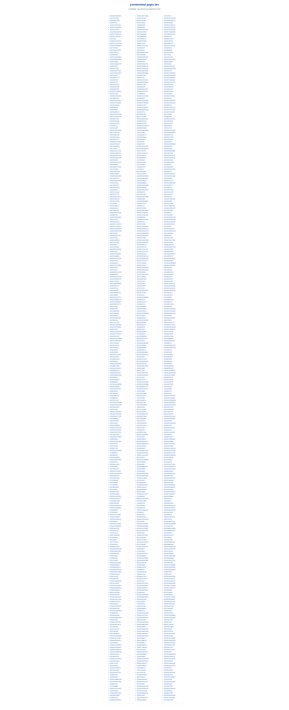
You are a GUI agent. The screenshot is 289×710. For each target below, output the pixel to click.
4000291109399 (114, 121)
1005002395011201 (142, 652)
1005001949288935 (169, 418)
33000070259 (114, 260)
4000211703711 (141, 379)
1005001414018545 (115, 254)
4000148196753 (168, 256)
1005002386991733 (115, 64)
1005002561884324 (169, 231)
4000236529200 (169, 409)
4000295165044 (114, 574)
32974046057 (168, 533)
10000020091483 (142, 679)
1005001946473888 (142, 130)
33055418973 (114, 423)
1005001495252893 (142, 636)
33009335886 (168, 691)
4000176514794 (168, 153)
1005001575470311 (142, 494)
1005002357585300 (143, 125)
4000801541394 (168, 636)
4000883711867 (168, 693)
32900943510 (141, 192)
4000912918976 (114, 421)
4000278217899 (141, 540)
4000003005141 (114, 286)
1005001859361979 (115, 217)
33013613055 (114, 233)
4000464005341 (141, 244)
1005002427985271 (169, 25)
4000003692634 (169, 366)
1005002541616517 (115, 226)
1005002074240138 (169, 288)
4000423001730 (141, 18)
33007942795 (114, 75)
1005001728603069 (169, 556)
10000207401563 (115, 517)
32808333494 (168, 148)
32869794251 (114, 267)
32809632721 (168, 391)
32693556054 (114, 315)
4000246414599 (141, 599)
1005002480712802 (142, 475)
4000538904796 (142, 36)
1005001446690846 (169, 132)
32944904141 (168, 212)
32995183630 (168, 629)
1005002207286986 (170, 523)
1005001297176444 (115, 606)
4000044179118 (141, 162)
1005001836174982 (142, 71)
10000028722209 (142, 691)
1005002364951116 (115, 299)
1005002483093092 (116, 610)
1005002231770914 (169, 325)
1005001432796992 (169, 638)
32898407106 (141, 503)
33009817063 (141, 592)
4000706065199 (114, 135)
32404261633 (114, 544)
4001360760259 (168, 379)
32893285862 (114, 482)
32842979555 (141, 167)
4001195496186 (141, 272)
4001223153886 (141, 116)
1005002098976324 (116, 375)
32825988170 (114, 521)
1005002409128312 (115, 180)
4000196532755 (114, 528)
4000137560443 (114, 132)
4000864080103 (168, 368)
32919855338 (141, 299)
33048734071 (168, 574)
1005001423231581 (169, 109)
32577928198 (114, 626)
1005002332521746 (142, 231)
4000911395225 (114, 503)
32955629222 (114, 377)
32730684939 (114, 537)
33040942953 (168, 363)
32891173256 (141, 370)
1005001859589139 (169, 20)
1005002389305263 (170, 217)
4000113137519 (114, 629)
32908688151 (168, 343)
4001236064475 (141, 135)
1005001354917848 (169, 663)
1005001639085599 (142, 267)
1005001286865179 (142, 693)
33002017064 (114, 409)
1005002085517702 (169, 453)
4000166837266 (141, 114)
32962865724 (168, 171)
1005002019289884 (169, 615)
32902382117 (114, 540)
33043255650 (168, 386)
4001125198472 (114, 347)
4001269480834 (114, 457)
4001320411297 (168, 57)
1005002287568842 (143, 459)
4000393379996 (142, 416)
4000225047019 (168, 192)
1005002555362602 (116, 636)
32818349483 (168, 434)
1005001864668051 (169, 487)
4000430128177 (141, 325)
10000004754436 (142, 478)
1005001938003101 (142, 697)
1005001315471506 (169, 45)
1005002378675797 (142, 228)
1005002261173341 (115, 672)
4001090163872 (114, 487)
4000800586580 (142, 187)
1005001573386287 (169, 329)
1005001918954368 (142, 73)
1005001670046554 (169, 491)
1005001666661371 (115, 292)
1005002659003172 (115, 96)
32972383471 (141, 377)
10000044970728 (169, 606)
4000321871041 (141, 606)
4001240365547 (141, 311)
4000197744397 (168, 22)
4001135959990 (141, 34)
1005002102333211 (142, 681)
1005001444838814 (115, 16)
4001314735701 (168, 620)
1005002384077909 (170, 247)
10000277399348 (142, 647)
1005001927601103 (115, 389)
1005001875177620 (115, 354)
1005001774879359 (169, 697)
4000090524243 (142, 123)
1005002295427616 (115, 155)
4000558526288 (115, 501)
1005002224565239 (170, 423)
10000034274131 (169, 535)
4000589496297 (142, 347)
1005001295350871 (115, 25)
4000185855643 (168, 251)
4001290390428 (114, 105)
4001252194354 (114, 583)
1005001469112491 (169, 521)
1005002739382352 (170, 103)
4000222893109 (141, 423)
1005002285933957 (143, 498)
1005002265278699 (116, 338)
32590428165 (141, 283)
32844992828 (141, 27)
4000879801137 (141, 350)
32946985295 (114, 613)
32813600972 (114, 455)
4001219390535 (141, 462)
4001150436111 (168, 421)
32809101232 (141, 222)
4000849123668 (168, 626)
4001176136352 (168, 123)
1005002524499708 (116, 450)
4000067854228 (115, 199)
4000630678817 (114, 290)
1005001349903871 (142, 434)
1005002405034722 (116, 73)
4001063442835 (114, 336)
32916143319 (140, 295)
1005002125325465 (142, 96)
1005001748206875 (169, 494)
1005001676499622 (169, 77)
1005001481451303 (115, 551)
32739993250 (141, 93)
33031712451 (167, 55)
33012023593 (114, 306)
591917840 (113, 39)
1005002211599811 (115, 471)
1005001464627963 (115, 617)
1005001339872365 (142, 270)
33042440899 (141, 656)
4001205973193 (141, 194)
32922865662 (114, 393)
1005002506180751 (169, 174)
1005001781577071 (169, 322)
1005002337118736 (115, 151)
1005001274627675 (115, 622)
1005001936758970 (115, 459)
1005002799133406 (115, 114)
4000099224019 (168, 482)
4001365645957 (114, 434)
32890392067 (114, 391)
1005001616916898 (142, 201)
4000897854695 (142, 41)
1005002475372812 (169, 27)
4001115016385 (141, 544)
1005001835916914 (142, 590)
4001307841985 (168, 210)
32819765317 (168, 226)
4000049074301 (114, 89)
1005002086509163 (115, 283)
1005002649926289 (143, 240)
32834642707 (168, 141)
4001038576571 (168, 295)
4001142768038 (168, 457)
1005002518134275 (169, 517)
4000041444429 (141, 487)
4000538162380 (114, 187)
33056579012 (141, 514)
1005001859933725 (169, 34)
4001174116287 (141, 315)
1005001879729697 (142, 528)
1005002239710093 (142, 235)
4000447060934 (142, 331)
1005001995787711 (115, 304)
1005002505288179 (169, 658)
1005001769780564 (142, 585)
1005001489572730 (142, 450)
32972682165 (168, 187)
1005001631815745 (115, 373)
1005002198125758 (142, 274)
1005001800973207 (142, 386)
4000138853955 (141, 279)
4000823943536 (115, 590)
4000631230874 (114, 174)
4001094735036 (114, 201)
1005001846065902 (169, 290)
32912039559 (168, 48)
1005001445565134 (142, 629)
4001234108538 (168, 382)
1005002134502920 (142, 519)
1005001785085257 (142, 510)
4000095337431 (168, 377)
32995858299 (114, 107)
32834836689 (168, 50)
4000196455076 (114, 407)
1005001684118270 (142, 485)
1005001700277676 (115, 432)
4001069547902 (168, 84)
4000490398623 (115, 565)
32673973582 (114, 93)
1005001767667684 (142, 226)
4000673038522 (142, 626)
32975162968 (141, 398)
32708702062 (141, 551)
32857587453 (114, 446)
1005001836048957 (142, 178)
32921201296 (141, 427)
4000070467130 (141, 562)
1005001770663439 (115, 34)
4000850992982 (115, 615)
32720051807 (141, 684)
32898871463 (168, 235)
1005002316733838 (142, 16)
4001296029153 (114, 98)
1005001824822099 (169, 695)
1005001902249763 (115, 32)
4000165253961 (168, 384)
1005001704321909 (169, 29)
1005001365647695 (169, 576)
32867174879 (168, 320)
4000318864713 (168, 43)
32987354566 (141, 286)
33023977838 (168, 679)
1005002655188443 (142, 82)
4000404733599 (142, 359)
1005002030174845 (169, 642)
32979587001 (168, 668)
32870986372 (168, 302)
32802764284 (168, 267)
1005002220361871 (115, 36)
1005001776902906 (169, 32)
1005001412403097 (142, 212)
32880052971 (141, 430)
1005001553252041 (142, 91)
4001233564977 (168, 608)
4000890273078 (168, 39)
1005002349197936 (142, 661)
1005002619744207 (115, 368)
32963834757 (141, 206)
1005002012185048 (142, 320)
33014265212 (114, 270)
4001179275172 (168, 292)
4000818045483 (168, 503)
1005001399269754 (169, 466)
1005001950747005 (115, 693)
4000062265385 (142, 121)
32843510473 (114, 219)
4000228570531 (168, 407)
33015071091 (140, 141)
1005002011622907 (142, 57)
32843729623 (141, 491)
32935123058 (141, 695)
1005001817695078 (169, 208)
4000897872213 (168, 180)
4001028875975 (114, 491)
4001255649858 (114, 146)
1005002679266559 (170, 455)
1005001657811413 (115, 235)
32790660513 (114, 453)
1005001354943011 (169, 432)
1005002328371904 (142, 622)
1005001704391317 (115, 668)
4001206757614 (168, 686)
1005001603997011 (169, 283)
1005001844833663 (169, 59)
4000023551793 (141, 425)
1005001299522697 (115, 441)
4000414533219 (114, 84)
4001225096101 (168, 661)
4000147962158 (141, 247)
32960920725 (141, 610)
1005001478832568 (115, 157)
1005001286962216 (142, 443)
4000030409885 (169, 489)
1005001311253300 (115, 224)
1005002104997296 (115, 258)
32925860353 (114, 263)
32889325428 (168, 146)
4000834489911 (168, 61)
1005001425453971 (169, 107)
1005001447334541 (115, 334)
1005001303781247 (115, 71)
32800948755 (141, 112)
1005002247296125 (169, 222)
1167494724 (140, 512)
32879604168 (114, 320)
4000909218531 (141, 567)
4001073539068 (141, 263)
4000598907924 (115, 546)
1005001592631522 (142, 553)
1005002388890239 (116, 679)
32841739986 (168, 114)
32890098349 (114, 274)
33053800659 (168, 306)
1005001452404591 (115, 302)
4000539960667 (169, 338)
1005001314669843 (169, 439)
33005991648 (114, 160)
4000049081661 (168, 167)
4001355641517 (168, 185)
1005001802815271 (115, 567)
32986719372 (114, 251)
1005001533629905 (169, 73)
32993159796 (114, 288)
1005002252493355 (170, 18)
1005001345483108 (142, 215)
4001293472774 (141, 203)
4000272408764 (114, 592)
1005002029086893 (143, 384)
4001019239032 (168, 52)
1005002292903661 (142, 343)
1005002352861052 (115, 647)
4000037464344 (114, 123)
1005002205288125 (169, 688)
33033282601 (168, 514)
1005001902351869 (142, 560)
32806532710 (114, 462)
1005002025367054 (170, 450)
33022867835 (141, 604)
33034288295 (168, 462)
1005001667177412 (142, 338)
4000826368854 (115, 240)
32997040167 (141, 533)
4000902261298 (168, 336)
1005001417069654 (142, 107)
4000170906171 (141, 638)
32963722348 (114, 576)
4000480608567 (142, 157)
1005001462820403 (169, 265)
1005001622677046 (169, 478)
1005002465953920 (143, 258)
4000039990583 (142, 336)
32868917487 (114, 684)
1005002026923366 (170, 68)
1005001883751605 (142, 219)
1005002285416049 (115, 130)
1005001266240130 (115, 272)
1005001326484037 (169, 588)
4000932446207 (142, 665)
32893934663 (141, 368)
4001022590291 (141, 137)
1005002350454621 (142, 375)
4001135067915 (168, 526)
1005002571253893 (115, 103)
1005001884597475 (169, 224)
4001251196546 (141, 345)
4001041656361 (114, 357)
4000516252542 (141, 254)
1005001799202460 (142, 631)
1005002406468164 (115, 581)
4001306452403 (168, 299)
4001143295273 (141, 155)
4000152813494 (168, 249)
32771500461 (113, 203)
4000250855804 (142, 405)
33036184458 (168, 270)
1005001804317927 (115, 50)
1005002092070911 (115, 100)
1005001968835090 (169, 313)
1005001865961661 (169, 599)
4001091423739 (168, 135)
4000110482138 (114, 395)
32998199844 (114, 439)
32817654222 (168, 498)
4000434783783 (141, 663)
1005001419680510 (115, 153)
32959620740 (114, 80)
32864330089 (168, 178)
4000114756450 (141, 446)
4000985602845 (115, 359)
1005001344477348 (169, 240)
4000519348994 (168, 496)
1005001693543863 (115, 572)
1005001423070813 (115, 496)
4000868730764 (168, 334)
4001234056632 (168, 233)
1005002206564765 (170, 347)
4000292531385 (168, 137)
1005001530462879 (169, 640)
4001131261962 (168, 215)
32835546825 (114, 604)
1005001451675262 (115, 430)
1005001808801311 (142, 466)
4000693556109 (141, 59)
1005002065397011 (142, 89)
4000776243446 (114, 535)
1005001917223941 (169, 649)
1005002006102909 (142, 686)
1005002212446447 (115, 645)
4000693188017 (141, 439)
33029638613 (141, 48)
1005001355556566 (142, 100)
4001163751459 (141, 292)
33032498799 (141, 668)
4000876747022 (168, 475)
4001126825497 (141, 171)
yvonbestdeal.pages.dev (144, 4)
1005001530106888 (169, 565)
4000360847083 (115, 695)
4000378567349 (114, 171)
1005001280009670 (115, 508)
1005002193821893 (169, 567)
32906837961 (114, 215)
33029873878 (168, 352)
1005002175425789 (115, 427)
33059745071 (168, 71)
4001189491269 (114, 210)
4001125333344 (141, 649)
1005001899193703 (169, 530)
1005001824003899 (169, 75)
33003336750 (168, 430)
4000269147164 (114, 119)
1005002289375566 (116, 231)
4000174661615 (141, 39)
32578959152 (141, 98)
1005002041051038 (169, 169)
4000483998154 (114, 594)
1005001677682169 (169, 199)
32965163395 (114, 308)
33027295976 (114, 631)
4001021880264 (141, 322)
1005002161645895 (115, 363)
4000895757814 (141, 576)
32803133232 (168, 128)
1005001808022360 (142, 109)
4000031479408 (141, 208)
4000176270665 (114, 242)
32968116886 (168, 125)
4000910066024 (114, 379)
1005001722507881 (115, 585)
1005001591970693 (142, 558)
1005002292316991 (169, 318)
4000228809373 (115, 475)
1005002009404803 (170, 373)
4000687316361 (168, 437)
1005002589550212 (169, 505)
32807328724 (168, 519)
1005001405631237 (115, 597)
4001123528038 (141, 174)
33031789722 (168, 537)
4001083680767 (168, 594)
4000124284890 (114, 256)
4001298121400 (168, 160)
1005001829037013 (142, 290)
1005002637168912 (169, 375)
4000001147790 (141, 105)
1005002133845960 (115, 325)
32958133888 (141, 565)
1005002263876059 (116, 473)
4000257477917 (114, 52)
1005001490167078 (115, 212)
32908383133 (168, 105)
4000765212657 (114, 68)
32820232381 (168, 315)
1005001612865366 (115, 249)
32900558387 (114, 677)
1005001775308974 (115, 91)
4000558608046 (169, 558)
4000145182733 (168, 551)
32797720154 (141, 288)
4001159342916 (168, 414)
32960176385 (114, 556)
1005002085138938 (115, 437)
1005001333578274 (142, 455)
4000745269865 (141, 418)
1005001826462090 (115, 384)
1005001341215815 (169, 112)
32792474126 (141, 480)
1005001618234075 (142, 64)
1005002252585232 (170, 448)
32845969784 (141, 217)
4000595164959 (168, 260)
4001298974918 (168, 121)
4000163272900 (141, 501)
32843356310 (114, 443)
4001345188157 (168, 592)
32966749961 (114, 109)
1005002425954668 (170, 263)
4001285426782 (141, 572)
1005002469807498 (170, 183)
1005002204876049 (170, 308)
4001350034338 (114, 608)
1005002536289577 (115, 411)
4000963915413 (141, 318)
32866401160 (114, 675)
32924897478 (141, 508)
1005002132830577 (142, 153)
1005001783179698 (115, 327)
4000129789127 (168, 357)
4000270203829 (115, 192)
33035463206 (114, 183)
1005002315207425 (169, 416)
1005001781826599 (142, 594)
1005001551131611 (142, 578)
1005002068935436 (170, 510)
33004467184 (141, 144)
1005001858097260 (115, 279)
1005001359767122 (142, 546)
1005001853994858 (115, 57)
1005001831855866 (142, 526)
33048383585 (114, 352)
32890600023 (141, 327)
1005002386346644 (143, 210)
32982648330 (114, 208)
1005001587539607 (169, 677)
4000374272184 (141, 84)
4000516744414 (168, 139)
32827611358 (114, 238)
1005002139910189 (169, 473)
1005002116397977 (169, 581)
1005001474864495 (142, 242)
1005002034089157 (115, 640)
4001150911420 (114, 185)
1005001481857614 (142, 588)
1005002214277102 (142, 249)
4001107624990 (168, 190)
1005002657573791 (115, 416)
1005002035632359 (143, 658)
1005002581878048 (169, 176)
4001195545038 (114, 112)
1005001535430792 (115, 658)
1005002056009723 (170, 345)
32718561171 (140, 169)
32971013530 (141, 581)
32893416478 (114, 620)
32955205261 (114, 329)
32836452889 (114, 128)
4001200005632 (141, 517)
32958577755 (114, 448)
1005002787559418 (115, 688)
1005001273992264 (169, 395)
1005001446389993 (115, 228)
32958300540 (114, 164)
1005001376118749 (142, 535)
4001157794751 (114, 542)
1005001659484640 (169, 219)
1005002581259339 (115, 549)
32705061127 (113, 125)
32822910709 (141, 61)
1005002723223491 (142, 146)
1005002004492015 (142, 354)
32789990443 (114, 382)
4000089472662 (115, 366)
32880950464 (141, 199)
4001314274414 (114, 400)
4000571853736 (168, 331)
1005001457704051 (115, 638)
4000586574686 (141, 128)
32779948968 (114, 686)
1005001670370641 (115, 141)
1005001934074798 (142, 617)
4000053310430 (114, 654)
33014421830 (141, 437)
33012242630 (114, 560)
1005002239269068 (143, 233)
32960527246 (141, 574)
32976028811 (141, 464)
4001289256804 (168, 700)
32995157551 (141, 77)
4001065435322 (114, 222)
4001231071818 (114, 18)
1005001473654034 (142, 688)
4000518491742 (114, 553)
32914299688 (114, 295)
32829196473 (141, 50)
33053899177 (141, 569)
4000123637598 (141, 32)
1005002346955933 (116, 652)
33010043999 (168, 201)
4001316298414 (141, 400)
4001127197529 (141, 151)
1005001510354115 (142, 260)
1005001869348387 (142, 597)
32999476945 (114, 466)
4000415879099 (168, 274)
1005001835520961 (115, 562)
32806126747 (168, 164)
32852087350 (141, 421)
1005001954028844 (169, 469)
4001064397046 (114, 478)
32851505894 (168, 389)
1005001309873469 (142, 473)
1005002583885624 (143, 148)
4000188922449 (114, 137)
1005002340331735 (142, 530)
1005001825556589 (142, 176)
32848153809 (168, 652)
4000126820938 (114, 311)
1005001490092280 (169, 286)
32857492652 (141, 642)
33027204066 (114, 169)
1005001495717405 (169, 464)
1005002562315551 (169, 645)
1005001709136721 (115, 196)
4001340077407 (141, 75)
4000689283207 (169, 471)
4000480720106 (141, 432)
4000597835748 (141, 363)
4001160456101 (114, 139)
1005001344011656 (169, 604)
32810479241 (168, 16)
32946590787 (114, 558)
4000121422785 (114, 322)
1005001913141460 (142, 523)
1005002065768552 (116, 588)
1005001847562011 (169, 162)
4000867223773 (141, 302)
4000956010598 (114, 87)
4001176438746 (141, 670)
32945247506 (141, 43)
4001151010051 (141, 22)
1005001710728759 (142, 68)
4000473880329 (142, 640)
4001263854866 (141, 393)
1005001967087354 (142, 256)
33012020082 (141, 505)
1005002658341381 (142, 119)
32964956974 (114, 350)
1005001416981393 (169, 206)
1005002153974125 (169, 427)
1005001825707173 (115, 297)
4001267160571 (141, 469)
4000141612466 (141, 620)
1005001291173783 (142, 615)
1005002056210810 (142, 361)
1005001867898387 (169, 254)
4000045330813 (141, 20)
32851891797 (113, 22)
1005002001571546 (115, 167)
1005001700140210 (115, 519)
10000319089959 (115, 425)
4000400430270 (142, 645)
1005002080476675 (170, 665)
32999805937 (114, 398)
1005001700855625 (115, 340)
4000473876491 (114, 247)
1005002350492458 (116, 405)
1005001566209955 (142, 624)
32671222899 (141, 601)
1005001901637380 (115, 681)
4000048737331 (168, 647)
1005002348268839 (170, 569)
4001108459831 (141, 55)
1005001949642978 (115, 176)
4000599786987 (141, 654)
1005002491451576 (169, 119)
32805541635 (141, 407)
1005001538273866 (142, 196)
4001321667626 (141, 537)
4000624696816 (141, 489)
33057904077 (141, 457)
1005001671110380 (115, 514)
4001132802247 (168, 411)
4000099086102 (168, 87)
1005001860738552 (142, 453)
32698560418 (168, 361)
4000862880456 (169, 244)
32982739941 (141, 357)
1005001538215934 (169, 672)
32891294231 (114, 82)
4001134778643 (168, 354)
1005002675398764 (142, 103)
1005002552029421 (115, 505)
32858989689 (114, 418)
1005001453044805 (169, 681)
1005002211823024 (169, 96)
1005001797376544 (142, 583)
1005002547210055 (169, 597)
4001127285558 (141, 411)
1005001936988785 (169, 258)
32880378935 (168, 572)
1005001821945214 (142, 389)
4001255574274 (168, 238)
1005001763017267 (142, 373)
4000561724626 (168, 91)
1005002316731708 (115, 599)
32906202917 (114, 66)
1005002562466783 (170, 405)
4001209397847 (168, 89)
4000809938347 (169, 272)
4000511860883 (114, 313)
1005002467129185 (115, 523)
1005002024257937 (170, 82)
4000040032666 (169, 441)
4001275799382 (141, 409)
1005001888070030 (142, 52)
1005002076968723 (115, 649)
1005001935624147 (169, 340)
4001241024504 (114, 670)
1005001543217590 (115, 41)
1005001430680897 (115, 45)
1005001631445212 (142, 80)
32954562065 (141, 471)
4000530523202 (115, 661)
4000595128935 (141, 308)
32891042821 (168, 64)
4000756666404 (142, 556)
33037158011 (140, 521)
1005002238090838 (170, 400)
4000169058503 (141, 482)
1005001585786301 (169, 508)
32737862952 (114, 485)
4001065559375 (114, 29)
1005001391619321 (169, 228)
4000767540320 (168, 624)
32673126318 (114, 48)
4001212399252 (141, 276)
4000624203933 (142, 265)
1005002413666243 (169, 100)
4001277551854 (114, 281)
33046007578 (168, 425)
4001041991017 (168, 459)
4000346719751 (168, 675)
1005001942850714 (142, 441)
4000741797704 (168, 631)
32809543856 (168, 359)
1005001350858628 (142, 313)
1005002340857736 (142, 66)
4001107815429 (114, 345)
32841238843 (114, 642)
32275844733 (168, 350)
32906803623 (114, 510)
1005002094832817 (169, 542)
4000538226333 (115, 144)
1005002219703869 (169, 130)
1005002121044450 (169, 443)
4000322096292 (169, 553)
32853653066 (141, 87)
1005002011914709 (169, 155)
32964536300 (168, 276)
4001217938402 (114, 343)
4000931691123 (168, 279)
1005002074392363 (115, 414)
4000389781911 (114, 578)
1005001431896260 (169, 370)
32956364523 (141, 139)
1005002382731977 (142, 633)
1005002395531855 (142, 366)
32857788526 (141, 677)
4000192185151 (168, 41)
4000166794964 (168, 446)
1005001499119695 (115, 700)
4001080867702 (114, 77)
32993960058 (168, 590)
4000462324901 (114, 494)
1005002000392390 (170, 327)
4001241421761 (141, 672)
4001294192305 (168, 512)
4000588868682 (142, 183)
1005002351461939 (142, 382)
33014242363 (141, 132)
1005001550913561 (169, 66)
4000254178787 (168, 242)
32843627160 (168, 36)
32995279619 (168, 610)
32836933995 (114, 55)
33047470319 (141, 281)
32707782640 (141, 160)
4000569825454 (115, 370)
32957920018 (114, 533)
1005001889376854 (169, 528)
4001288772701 (141, 402)
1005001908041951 (115, 318)
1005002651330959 (169, 311)
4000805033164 (114, 464)
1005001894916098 (115, 27)
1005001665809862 (169, 151)
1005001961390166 (169, 485)
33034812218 (114, 190)
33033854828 (141, 334)
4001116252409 (168, 281)
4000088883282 (169, 544)
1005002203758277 (142, 542)
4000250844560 (115, 20)
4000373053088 (169, 480)
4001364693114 (114, 656)
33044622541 (168, 622)
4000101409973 (114, 206)
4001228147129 (114, 530)
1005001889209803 (115, 59)
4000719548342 (114, 633)
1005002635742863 (142, 185)
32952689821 (141, 496)
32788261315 (114, 697)
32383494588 (114, 480)
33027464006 (114, 691)
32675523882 (141, 164)
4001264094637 (141, 306)
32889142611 (167, 501)
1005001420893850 (169, 617)
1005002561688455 (142, 352)
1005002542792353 (116, 43)
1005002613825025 (169, 549)
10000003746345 (142, 675)
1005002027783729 (115, 569)
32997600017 (141, 549)
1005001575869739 (115, 331)
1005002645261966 (169, 654)
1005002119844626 (115, 526)
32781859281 (114, 512)
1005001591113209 (142, 45)
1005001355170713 (142, 251)
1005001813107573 (115, 498)
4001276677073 (114, 178)
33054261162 (114, 489)
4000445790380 (142, 180)
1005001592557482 (142, 29)
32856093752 (141, 304)
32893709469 (114, 61)
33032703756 (114, 663)
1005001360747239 (169, 560)
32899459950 (141, 448)
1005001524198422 (169, 398)
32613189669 (168, 297)
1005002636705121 (169, 656)
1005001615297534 (169, 601)
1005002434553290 (143, 613)
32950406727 (114, 244)
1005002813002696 (115, 276)
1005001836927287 (142, 414)
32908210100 (168, 98)
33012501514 (113, 148)
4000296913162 (168, 562)
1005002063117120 (115, 162)
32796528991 (168, 116)
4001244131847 (168, 540)
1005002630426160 (115, 402)
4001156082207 (114, 469)
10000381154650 (169, 304)
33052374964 (141, 391)
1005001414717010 (115, 601)
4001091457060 (168, 613)
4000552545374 (141, 395)
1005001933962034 (169, 546)
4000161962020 (168, 670)
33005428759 (168, 196)
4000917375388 (168, 203)
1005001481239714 (115, 624)
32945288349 (114, 665)
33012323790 (141, 340)
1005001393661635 (115, 116)
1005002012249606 (169, 585)
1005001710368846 (169, 80)
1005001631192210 (169, 578)
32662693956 (141, 25)
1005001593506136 (169, 157)
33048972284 (168, 684)
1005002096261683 (169, 144)
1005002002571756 (142, 190)
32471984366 (168, 93)
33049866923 (114, 361)
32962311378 (168, 393)
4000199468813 (141, 608)
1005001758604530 (169, 402)
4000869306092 (142, 700)
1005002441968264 (142, 297)
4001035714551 (141, 224)
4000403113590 (141, 238)
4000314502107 (168, 194)
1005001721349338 (169, 633)
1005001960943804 (169, 583)
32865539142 (141, 329)
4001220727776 (114, 194)
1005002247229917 (115, 265)
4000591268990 (114, 386)
